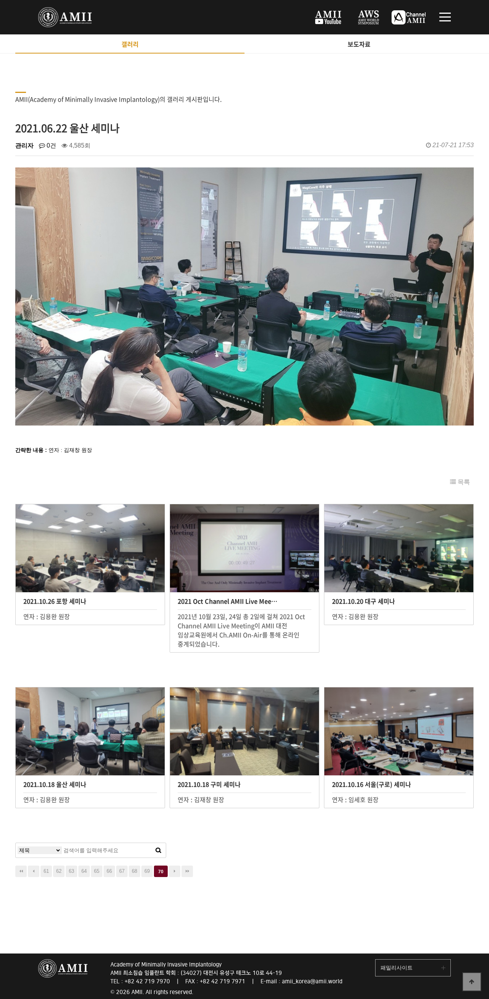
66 (109, 871)
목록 (463, 482)
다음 (174, 871)
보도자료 (359, 44)
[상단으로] (471, 981)
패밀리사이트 (397, 968)
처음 (21, 871)
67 (122, 871)
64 (84, 871)
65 (96, 871)
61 (46, 871)
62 (59, 871)
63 (71, 871)
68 (134, 871)
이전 (33, 871)
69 (147, 871)
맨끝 (187, 871)
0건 (50, 145)
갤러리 (130, 44)
